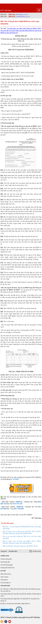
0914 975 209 (17, 503)
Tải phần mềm (12, 551)
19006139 (19, 506)
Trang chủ (4, 551)
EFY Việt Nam (6, 10)
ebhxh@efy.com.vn (22, 14)
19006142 (18, 502)
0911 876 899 (19, 508)
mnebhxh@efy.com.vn (23, 16)
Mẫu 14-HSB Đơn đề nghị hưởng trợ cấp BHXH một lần (20, 546)
